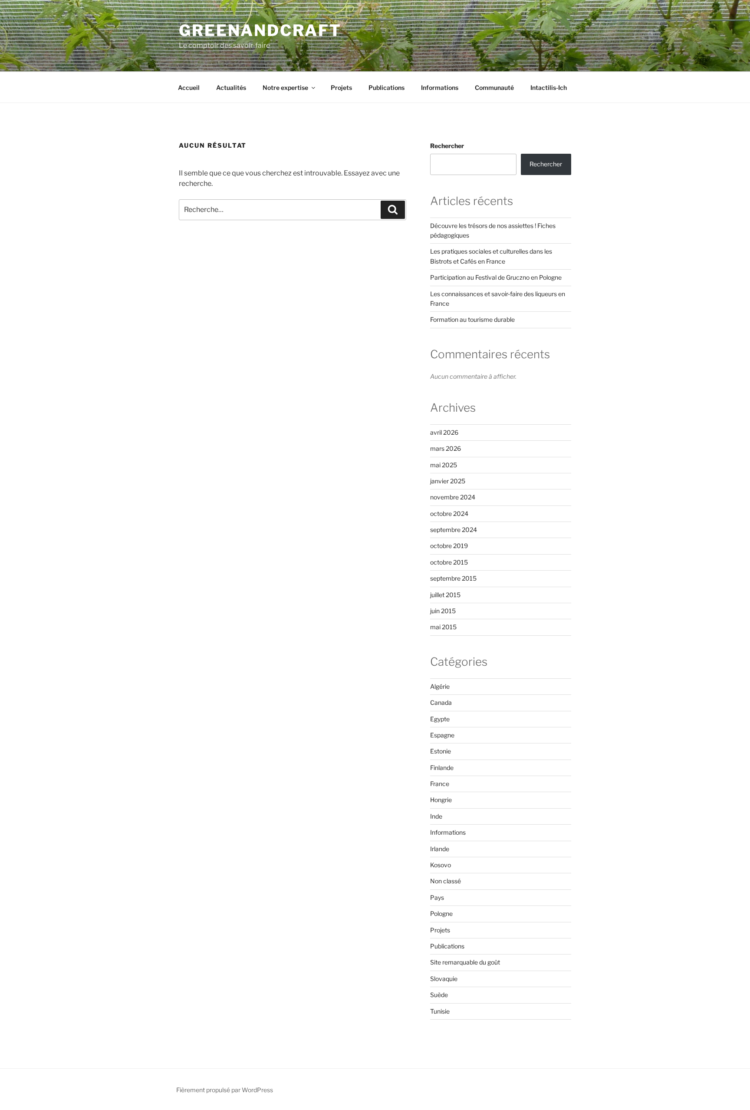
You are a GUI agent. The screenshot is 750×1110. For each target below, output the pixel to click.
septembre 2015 (453, 578)
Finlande (442, 767)
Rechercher (447, 145)
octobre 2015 (449, 562)
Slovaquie (443, 978)
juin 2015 (443, 610)
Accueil (189, 87)
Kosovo (440, 865)
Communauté (494, 87)
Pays (437, 897)
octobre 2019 (449, 545)
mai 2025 (443, 465)
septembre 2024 (453, 529)
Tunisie (440, 1011)
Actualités (231, 87)
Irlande (439, 848)
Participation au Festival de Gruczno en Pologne (496, 277)
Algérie (440, 686)
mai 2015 (443, 627)
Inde (436, 816)
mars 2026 (445, 448)
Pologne (441, 913)
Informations (439, 87)
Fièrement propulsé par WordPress (224, 1089)
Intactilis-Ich (548, 87)
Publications (386, 87)
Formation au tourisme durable (472, 319)
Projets (341, 87)
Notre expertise (285, 87)
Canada (441, 702)
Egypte (440, 719)
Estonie (440, 751)
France (439, 783)
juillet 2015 (445, 594)
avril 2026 (444, 432)
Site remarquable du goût (465, 962)
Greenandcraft (260, 30)
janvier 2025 (447, 481)
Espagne (442, 735)
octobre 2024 (449, 513)
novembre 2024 (452, 497)
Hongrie (441, 799)
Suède (439, 994)
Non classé (445, 881)
